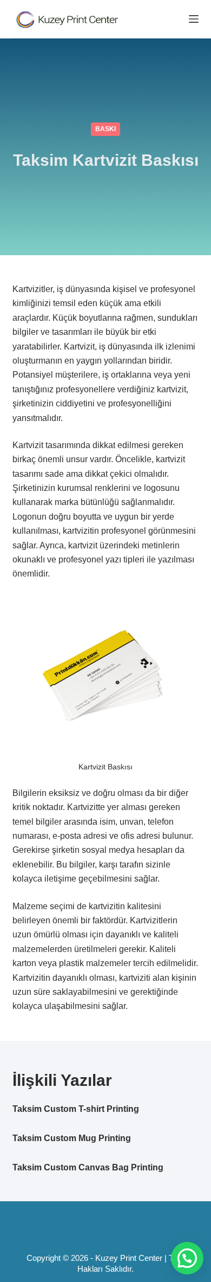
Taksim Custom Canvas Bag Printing (87, 1167)
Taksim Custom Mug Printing (71, 1138)
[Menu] (194, 19)
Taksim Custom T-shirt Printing (75, 1108)
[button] (187, 1258)
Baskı (105, 129)
